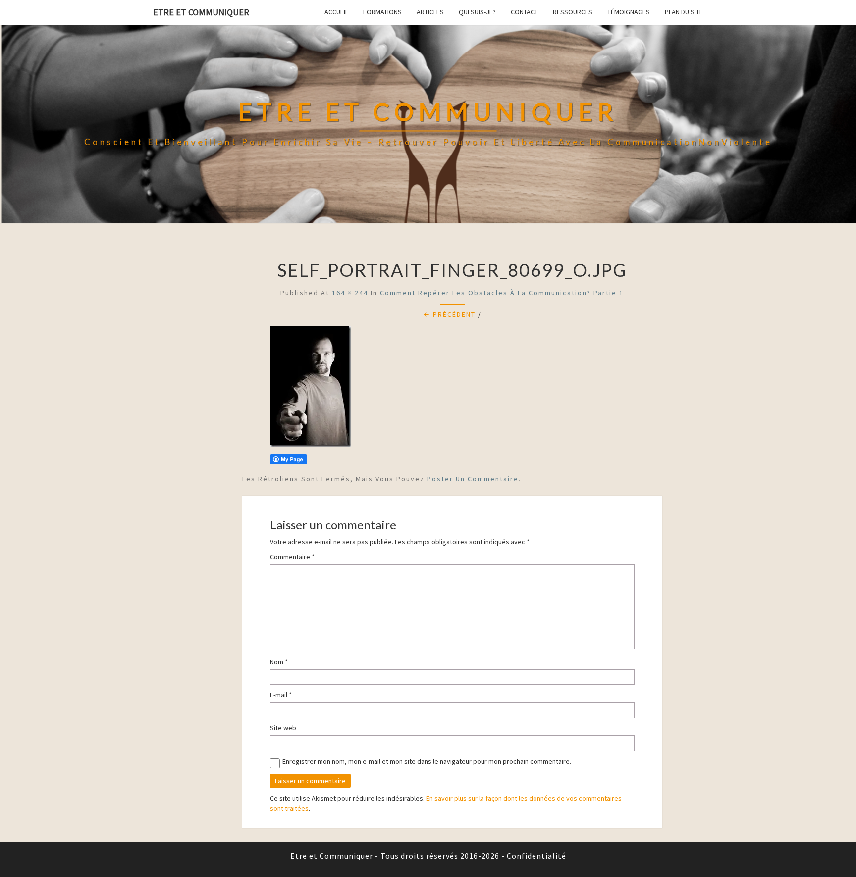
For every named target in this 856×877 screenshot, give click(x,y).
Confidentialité (536, 856)
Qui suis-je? (477, 11)
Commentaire (292, 556)
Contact (524, 11)
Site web (283, 727)
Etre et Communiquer (201, 12)
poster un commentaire (473, 478)
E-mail (281, 694)
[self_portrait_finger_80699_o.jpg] (310, 389)
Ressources (572, 11)
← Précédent (449, 314)
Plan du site (684, 11)
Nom (279, 661)
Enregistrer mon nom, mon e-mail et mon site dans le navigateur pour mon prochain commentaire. (426, 761)
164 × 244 (350, 292)
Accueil (336, 11)
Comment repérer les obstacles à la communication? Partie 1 (502, 292)
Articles (430, 11)
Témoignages (628, 11)
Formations (382, 11)
